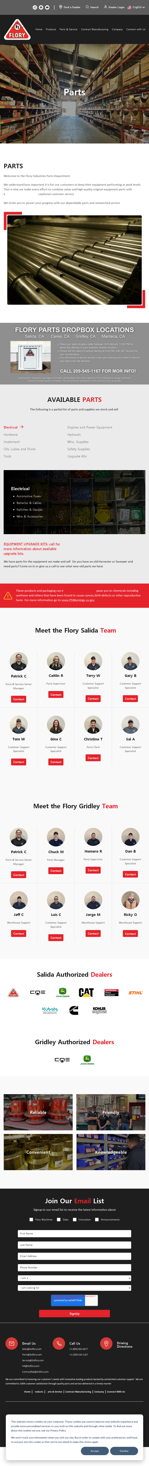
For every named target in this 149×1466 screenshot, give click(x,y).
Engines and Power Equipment (89, 427)
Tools (7, 456)
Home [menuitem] (38, 29)
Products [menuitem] (51, 29)
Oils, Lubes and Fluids (20, 448)
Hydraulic (74, 434)
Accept (95, 1450)
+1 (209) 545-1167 (78, 1354)
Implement (12, 441)
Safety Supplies (78, 448)
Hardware (11, 434)
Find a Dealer (72, 7)
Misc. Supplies (77, 441)
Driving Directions (124, 1344)
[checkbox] (74, 1222)
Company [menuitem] (117, 29)
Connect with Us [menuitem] (135, 29)
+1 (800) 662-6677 (78, 1349)
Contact (18, 699)
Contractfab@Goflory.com (35, 1372)
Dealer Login (116, 7)
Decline (124, 1450)
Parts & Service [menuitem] (68, 29)
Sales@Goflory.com (32, 1349)
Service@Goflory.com (33, 1360)
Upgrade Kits (77, 456)
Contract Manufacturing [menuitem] (94, 29)
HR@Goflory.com (30, 1366)
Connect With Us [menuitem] (116, 1392)
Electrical (11, 427)
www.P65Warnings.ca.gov (78, 600)
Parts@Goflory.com (32, 1354)
